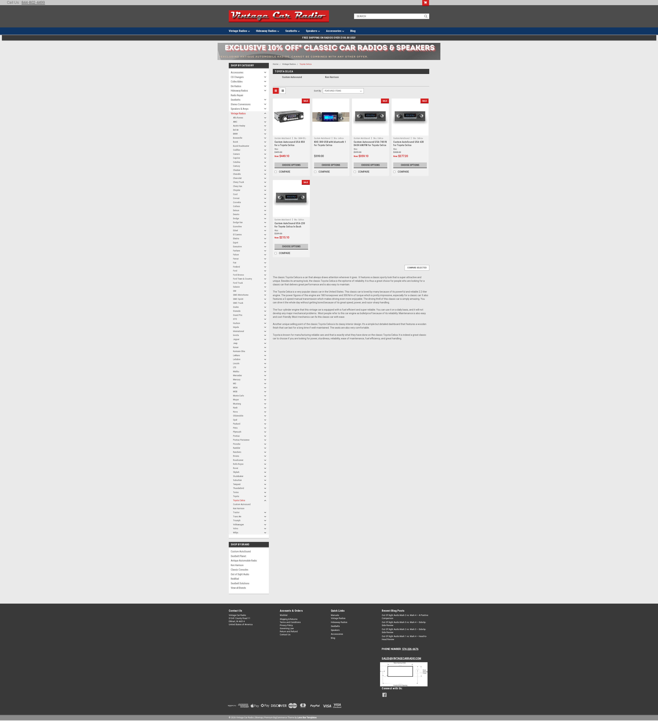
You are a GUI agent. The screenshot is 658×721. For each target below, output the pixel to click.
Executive (237, 246)
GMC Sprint (238, 299)
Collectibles (237, 81)
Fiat (234, 262)
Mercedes (237, 375)
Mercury (236, 379)
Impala (236, 327)
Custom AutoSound (241, 551)
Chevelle (237, 174)
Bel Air (236, 130)
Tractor (236, 512)
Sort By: (317, 90)
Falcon (236, 254)
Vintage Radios (238, 31)
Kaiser (236, 347)
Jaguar (236, 339)
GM (234, 291)
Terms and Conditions (290, 622)
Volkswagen (238, 524)
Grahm (236, 307)
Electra (236, 238)
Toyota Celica (239, 500)
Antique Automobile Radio (244, 560)
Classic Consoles (239, 569)
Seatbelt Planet (238, 556)
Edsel (235, 230)
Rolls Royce (238, 464)
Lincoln (236, 363)
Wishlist (284, 615)
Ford (235, 270)
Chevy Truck (238, 182)
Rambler (236, 448)
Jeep (235, 343)
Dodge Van (238, 222)
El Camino (237, 234)
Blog (353, 31)
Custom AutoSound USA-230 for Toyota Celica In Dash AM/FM (290, 226)
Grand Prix (237, 315)
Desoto (236, 214)
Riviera (236, 456)
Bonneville (237, 138)
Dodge (236, 218)
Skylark (236, 472)
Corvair (236, 198)
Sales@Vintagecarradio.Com (401, 658)
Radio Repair (237, 95)
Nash (235, 407)
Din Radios (236, 86)
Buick (235, 142)
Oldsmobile (238, 415)
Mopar (236, 399)
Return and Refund (289, 631)
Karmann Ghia (239, 351)
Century (236, 166)
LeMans (236, 355)
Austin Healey (239, 125)
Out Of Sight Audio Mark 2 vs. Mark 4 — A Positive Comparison (405, 617)
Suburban (237, 480)
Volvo (235, 528)
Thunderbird (238, 488)
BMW (235, 133)
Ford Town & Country (242, 278)
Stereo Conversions (241, 104)
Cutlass (236, 206)
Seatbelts (291, 31)
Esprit (235, 242)
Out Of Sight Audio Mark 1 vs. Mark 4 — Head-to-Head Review (404, 638)
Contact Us (285, 634)
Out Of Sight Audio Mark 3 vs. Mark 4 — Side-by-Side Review (404, 624)
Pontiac (236, 436)
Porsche (236, 444)
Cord (235, 194)
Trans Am (237, 516)
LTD (234, 367)
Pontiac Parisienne (241, 440)
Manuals (335, 615)
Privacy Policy (286, 625)
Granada (236, 311)
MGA (235, 387)
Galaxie (236, 287)
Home (275, 64)
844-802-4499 (33, 2)
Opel (235, 420)
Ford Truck (238, 283)
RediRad (235, 578)
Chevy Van (237, 186)
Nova (235, 411)
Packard (236, 423)
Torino (236, 492)
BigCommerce (280, 717)
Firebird (236, 266)
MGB (235, 391)
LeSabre (236, 359)
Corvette (237, 202)
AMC (235, 121)
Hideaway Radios (266, 31)
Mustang (237, 403)
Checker (236, 170)
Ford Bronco (238, 275)
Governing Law (287, 628)
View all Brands (238, 587)
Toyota (236, 496)
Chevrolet (237, 178)
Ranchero (237, 452)
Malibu (236, 371)
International (238, 331)
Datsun (236, 210)
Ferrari (236, 258)
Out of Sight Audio (240, 574)
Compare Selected (417, 267)
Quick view (291, 133)
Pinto (235, 428)
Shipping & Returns (288, 619)
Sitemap (259, 717)
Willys (235, 532)
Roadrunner (238, 460)
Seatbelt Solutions (240, 583)
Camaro (236, 154)
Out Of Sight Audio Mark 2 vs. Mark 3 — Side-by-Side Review (404, 631)
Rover (235, 468)
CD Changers (237, 77)
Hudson (236, 323)
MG (234, 383)
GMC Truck (238, 303)
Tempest (237, 484)
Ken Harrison (238, 508)
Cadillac (236, 150)
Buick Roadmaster (241, 146)
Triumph (236, 520)
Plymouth (237, 432)
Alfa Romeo (238, 117)
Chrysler (236, 190)
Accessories (334, 31)
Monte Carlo (238, 395)
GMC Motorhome (240, 295)
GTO (235, 319)
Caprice (236, 158)
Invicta (236, 335)
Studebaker (238, 476)
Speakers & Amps (239, 108)
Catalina (236, 162)
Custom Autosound (242, 504)
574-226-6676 (410, 649)
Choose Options (291, 165)
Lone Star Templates (307, 717)
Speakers (312, 31)
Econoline (237, 226)
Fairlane (236, 250)
